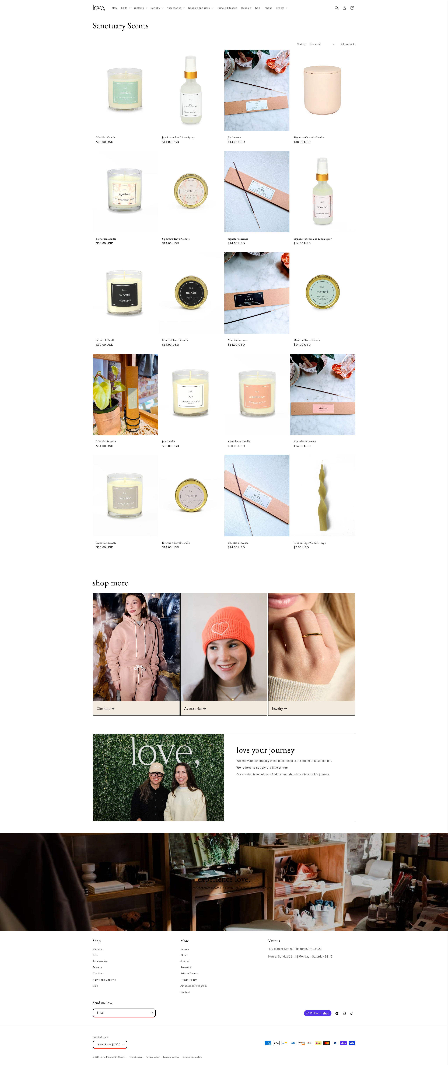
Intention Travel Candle (176, 542)
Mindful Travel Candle (175, 340)
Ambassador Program (193, 985)
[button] (125, 8)
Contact (185, 992)
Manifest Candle (105, 137)
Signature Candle (106, 238)
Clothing (103, 708)
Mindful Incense (237, 340)
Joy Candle (168, 441)
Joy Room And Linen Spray (178, 137)
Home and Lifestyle (104, 979)
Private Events (189, 973)
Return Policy (188, 979)
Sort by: (301, 44)
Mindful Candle (105, 340)
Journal (184, 961)
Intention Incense (238, 542)
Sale (95, 985)
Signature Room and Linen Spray (313, 238)
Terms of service (171, 1057)
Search (184, 949)
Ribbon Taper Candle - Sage (310, 542)
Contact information (192, 1057)
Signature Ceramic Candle (309, 137)
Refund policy (135, 1057)
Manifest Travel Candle (307, 340)
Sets (95, 955)
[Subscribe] (151, 1013)
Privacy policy (152, 1057)
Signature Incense (238, 238)
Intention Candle (106, 542)
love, (103, 1057)
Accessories (193, 708)
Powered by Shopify (115, 1057)
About (183, 955)
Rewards (185, 967)
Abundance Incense (305, 441)
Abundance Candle (239, 441)
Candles (98, 973)
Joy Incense (234, 137)
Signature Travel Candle (176, 238)
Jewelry (277, 708)
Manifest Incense (106, 441)
